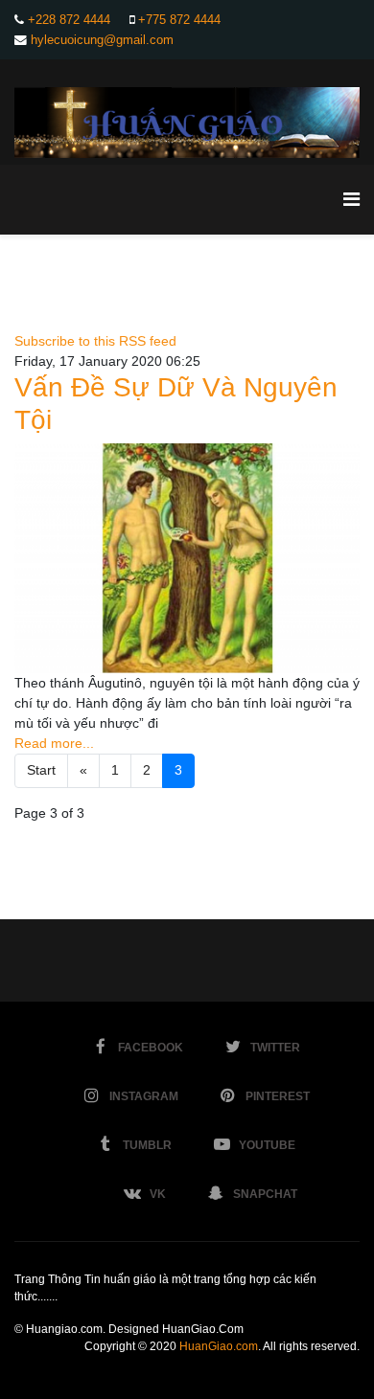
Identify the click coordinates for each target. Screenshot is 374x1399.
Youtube (267, 1145)
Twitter (275, 1047)
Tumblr (147, 1145)
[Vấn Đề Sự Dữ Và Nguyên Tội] (187, 558)
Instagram (143, 1096)
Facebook (150, 1047)
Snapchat (265, 1194)
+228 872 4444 (69, 20)
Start (41, 770)
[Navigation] (351, 200)
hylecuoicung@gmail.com (102, 40)
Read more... (54, 743)
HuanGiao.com (218, 1346)
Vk (158, 1194)
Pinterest (277, 1096)
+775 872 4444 (179, 20)
